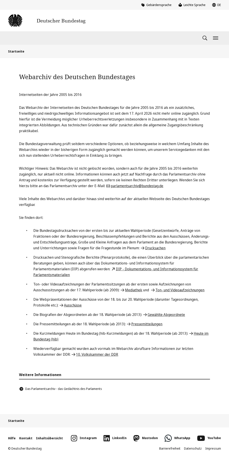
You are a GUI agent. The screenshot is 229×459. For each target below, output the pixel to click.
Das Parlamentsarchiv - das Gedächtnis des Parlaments (63, 389)
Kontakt (25, 438)
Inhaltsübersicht (49, 438)
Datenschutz (193, 448)
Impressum (213, 448)
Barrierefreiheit (169, 448)
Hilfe (12, 438)
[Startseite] (46, 20)
